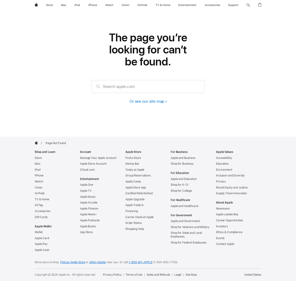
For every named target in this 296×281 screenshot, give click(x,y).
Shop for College (181, 190)
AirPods (40, 193)
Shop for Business (182, 163)
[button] (248, 5)
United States (252, 274)
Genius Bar (132, 163)
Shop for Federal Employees (189, 242)
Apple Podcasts (90, 220)
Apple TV (86, 190)
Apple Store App (135, 187)
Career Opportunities (229, 220)
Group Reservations (138, 175)
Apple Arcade (88, 202)
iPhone (39, 175)
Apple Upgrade (134, 199)
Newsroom (223, 208)
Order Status (133, 223)
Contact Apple (225, 244)
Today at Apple (134, 169)
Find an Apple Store (72, 262)
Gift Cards (41, 217)
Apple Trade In (134, 205)
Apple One (86, 184)
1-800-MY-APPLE (140, 262)
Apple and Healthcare (184, 206)
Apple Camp (133, 181)
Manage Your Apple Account (98, 158)
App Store (86, 232)
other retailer (97, 262)
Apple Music (88, 196)
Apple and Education (184, 179)
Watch (39, 181)
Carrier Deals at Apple (139, 217)
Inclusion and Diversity (230, 175)
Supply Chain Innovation (231, 193)
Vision (38, 187)
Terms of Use (134, 274)
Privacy (221, 181)
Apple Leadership (227, 214)
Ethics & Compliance (229, 232)
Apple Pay (41, 244)
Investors (222, 226)
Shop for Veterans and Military (190, 227)
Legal (177, 274)
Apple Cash (42, 250)
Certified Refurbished (138, 193)
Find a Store (133, 158)
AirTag (39, 205)
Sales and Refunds (158, 274)
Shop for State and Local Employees (186, 234)
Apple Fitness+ (89, 208)
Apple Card (42, 238)
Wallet (39, 232)
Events (220, 238)
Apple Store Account (93, 163)
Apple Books (88, 226)
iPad (37, 169)
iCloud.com (87, 169)
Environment (224, 169)
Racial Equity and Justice (232, 187)
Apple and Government (185, 221)
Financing (131, 211)
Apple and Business (183, 158)
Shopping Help (134, 229)
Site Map (191, 274)
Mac (37, 163)
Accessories (42, 211)
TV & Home (42, 199)
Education (222, 163)
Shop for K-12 (179, 184)
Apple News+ (88, 214)
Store (38, 158)
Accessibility (224, 158)
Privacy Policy (112, 274)
